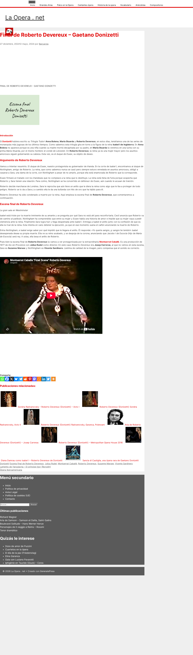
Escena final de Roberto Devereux (27, 463)
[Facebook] (7, 379)
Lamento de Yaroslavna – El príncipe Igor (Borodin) (25, 466)
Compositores (156, 5)
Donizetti (7, 141)
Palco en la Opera (65, 5)
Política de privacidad (16, 488)
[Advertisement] (72, 63)
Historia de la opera (107, 5)
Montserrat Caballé (109, 241)
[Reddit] (25, 379)
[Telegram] (20, 379)
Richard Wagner (8, 517)
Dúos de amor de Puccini (18, 546)
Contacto (10, 499)
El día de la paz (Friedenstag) (20, 553)
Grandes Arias (46, 5)
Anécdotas (140, 5)
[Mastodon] (34, 379)
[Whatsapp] (2, 379)
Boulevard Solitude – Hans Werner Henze (22, 523)
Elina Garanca (12, 556)
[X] (11, 379)
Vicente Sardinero (124, 463)
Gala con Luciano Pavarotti (19, 559)
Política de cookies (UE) (17, 495)
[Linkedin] (43, 379)
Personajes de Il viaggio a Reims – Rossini (22, 527)
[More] (53, 379)
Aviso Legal (11, 492)
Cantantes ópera (85, 5)
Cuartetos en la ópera (16, 549)
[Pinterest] (30, 379)
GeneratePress (47, 571)
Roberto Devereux (87, 463)
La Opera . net (24, 17)
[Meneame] (39, 379)
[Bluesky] (16, 379)
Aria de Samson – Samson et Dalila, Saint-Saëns (25, 520)
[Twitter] (48, 379)
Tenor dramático (8, 530)
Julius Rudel (51, 463)
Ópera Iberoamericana (11, 470)
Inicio (32, 5)
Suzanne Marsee (106, 463)
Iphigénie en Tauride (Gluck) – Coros (24, 563)
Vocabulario (125, 5)
